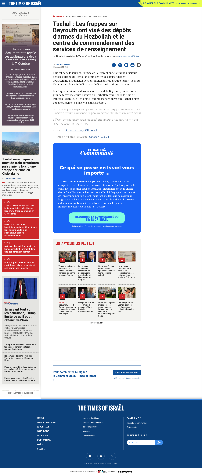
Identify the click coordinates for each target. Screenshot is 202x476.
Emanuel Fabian (63, 64)
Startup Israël (44, 440)
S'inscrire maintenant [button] (127, 372)
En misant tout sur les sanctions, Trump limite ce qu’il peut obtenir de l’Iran (20, 315)
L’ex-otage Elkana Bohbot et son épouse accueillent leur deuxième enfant (106, 270)
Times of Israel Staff (22, 69)
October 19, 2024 (99, 136)
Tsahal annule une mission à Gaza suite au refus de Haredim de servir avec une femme (67, 270)
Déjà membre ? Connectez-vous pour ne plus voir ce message (97, 226)
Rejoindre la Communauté (158, 3)
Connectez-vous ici (133, 378)
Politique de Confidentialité (93, 422)
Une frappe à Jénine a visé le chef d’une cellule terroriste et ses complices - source (19, 265)
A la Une (41, 449)
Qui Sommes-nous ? (91, 427)
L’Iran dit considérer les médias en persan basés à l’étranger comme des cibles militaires (20, 369)
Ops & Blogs (42, 436)
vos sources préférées (129, 56)
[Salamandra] (125, 472)
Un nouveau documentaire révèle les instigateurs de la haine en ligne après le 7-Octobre (126, 271)
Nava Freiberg (12, 304)
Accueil (40, 418)
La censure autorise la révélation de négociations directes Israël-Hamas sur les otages (85, 273)
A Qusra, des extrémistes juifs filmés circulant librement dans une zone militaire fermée (19, 249)
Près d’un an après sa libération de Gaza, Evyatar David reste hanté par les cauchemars (20, 106)
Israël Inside (43, 431)
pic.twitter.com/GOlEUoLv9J (81, 130)
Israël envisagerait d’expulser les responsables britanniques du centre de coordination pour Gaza (106, 309)
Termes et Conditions (91, 418)
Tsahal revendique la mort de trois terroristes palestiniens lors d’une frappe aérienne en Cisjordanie (20, 166)
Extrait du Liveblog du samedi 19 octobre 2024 (86, 16)
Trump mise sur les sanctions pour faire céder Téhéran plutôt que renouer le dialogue (20, 347)
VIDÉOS (40, 444)
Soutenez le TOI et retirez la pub (187, 3)
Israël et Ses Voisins (46, 422)
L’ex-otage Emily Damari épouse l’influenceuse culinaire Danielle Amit (126, 307)
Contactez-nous (89, 436)
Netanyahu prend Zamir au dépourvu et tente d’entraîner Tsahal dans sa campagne (67, 308)
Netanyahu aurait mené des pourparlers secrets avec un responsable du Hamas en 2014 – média (21, 118)
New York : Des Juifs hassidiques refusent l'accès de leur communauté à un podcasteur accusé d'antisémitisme (20, 230)
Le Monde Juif (43, 427)
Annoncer (86, 431)
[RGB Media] (102, 471)
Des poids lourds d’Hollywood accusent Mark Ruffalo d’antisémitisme (86, 307)
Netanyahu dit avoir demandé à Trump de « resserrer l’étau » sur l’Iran (19, 358)
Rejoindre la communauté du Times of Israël (97, 218)
